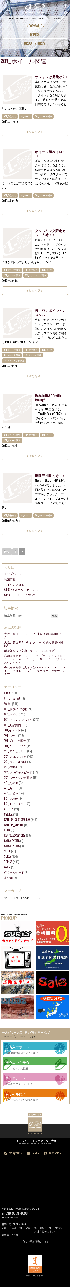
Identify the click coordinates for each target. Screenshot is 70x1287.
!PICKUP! (9, 693)
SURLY (7, 856)
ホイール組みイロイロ (50, 153)
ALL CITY (8, 809)
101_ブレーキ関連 (12, 355)
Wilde (7, 867)
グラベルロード (14, 872)
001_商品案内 (10, 116)
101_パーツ (26, 116)
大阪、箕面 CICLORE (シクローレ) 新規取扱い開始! (33, 644)
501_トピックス (14, 804)
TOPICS (8, 862)
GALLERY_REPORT (13, 825)
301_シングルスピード (18, 772)
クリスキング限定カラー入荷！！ (50, 232)
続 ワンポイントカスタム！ (50, 312)
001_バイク (11, 714)
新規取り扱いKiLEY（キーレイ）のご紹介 (30, 650)
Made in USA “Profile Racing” (48, 397)
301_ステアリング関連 (35, 275)
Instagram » (15, 1153)
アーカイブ (11, 898)
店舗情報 (10, 579)
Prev (6, 552)
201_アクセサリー (15, 751)
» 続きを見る (35, 132)
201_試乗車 (11, 767)
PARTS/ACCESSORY (14, 835)
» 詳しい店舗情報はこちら (35, 1241)
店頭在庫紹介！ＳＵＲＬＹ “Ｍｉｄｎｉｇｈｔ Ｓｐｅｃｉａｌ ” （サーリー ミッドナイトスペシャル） (36, 659)
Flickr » (34, 1153)
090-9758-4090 (16, 1213)
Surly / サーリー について (20, 595)
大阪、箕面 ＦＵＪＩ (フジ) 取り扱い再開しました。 (34, 635)
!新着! (7, 704)
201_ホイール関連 (43, 116)
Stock (7, 851)
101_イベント (12, 730)
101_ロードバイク (15, 746)
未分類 (8, 877)
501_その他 (11, 798)
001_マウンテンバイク (18, 719)
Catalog (8, 814)
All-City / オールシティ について (24, 589)
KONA (7, 830)
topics (34, 34)
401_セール (11, 788)
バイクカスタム (14, 584)
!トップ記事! (12, 698)
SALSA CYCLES (12, 841)
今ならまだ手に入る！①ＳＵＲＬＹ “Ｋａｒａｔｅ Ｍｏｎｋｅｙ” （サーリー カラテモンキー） (35, 670)
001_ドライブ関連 (12, 269)
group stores (34, 43)
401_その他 (11, 783)
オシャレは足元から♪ (51, 76)
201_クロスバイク (15, 756)
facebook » (54, 1153)
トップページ (12, 574)
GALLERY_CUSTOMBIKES (17, 819)
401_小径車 (11, 793)
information (35, 25)
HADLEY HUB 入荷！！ (50, 475)
